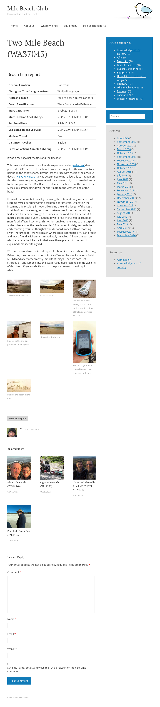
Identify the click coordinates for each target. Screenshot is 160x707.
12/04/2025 (12, 491)
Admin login (124, 259)
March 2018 (124, 186)
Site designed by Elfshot (18, 697)
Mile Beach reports (17, 418)
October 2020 (125, 145)
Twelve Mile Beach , (26, 176)
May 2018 (122, 183)
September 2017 (126, 209)
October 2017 (125, 205)
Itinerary (122, 83)
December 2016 (126, 235)
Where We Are (49, 25)
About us (29, 25)
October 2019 (125, 153)
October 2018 (125, 168)
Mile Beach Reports (94, 25)
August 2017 (124, 213)
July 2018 (122, 175)
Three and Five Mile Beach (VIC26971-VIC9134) (84, 486)
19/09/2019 (78, 495)
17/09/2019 (12, 540)
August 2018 (124, 171)
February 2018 (125, 190)
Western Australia (127, 98)
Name (11, 619)
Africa (120, 57)
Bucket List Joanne (127, 69)
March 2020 (124, 149)
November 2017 (126, 201)
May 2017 (122, 224)
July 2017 (122, 216)
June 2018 (122, 179)
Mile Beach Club (27, 8)
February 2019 (125, 160)
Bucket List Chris (126, 65)
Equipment (70, 25)
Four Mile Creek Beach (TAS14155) (19, 532)
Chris (23, 429)
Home (14, 25)
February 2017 (125, 231)
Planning (122, 91)
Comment (14, 572)
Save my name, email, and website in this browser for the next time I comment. (47, 669)
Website (12, 649)
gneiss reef (78, 165)
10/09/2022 (45, 491)
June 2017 (122, 220)
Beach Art (122, 61)
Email (11, 634)
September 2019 (126, 156)
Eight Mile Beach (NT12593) (49, 484)
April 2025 (123, 138)
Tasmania (122, 95)
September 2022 (126, 142)
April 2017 (123, 228)
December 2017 (126, 198)
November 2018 (126, 164)
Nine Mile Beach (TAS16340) (16, 484)
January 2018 (124, 194)
